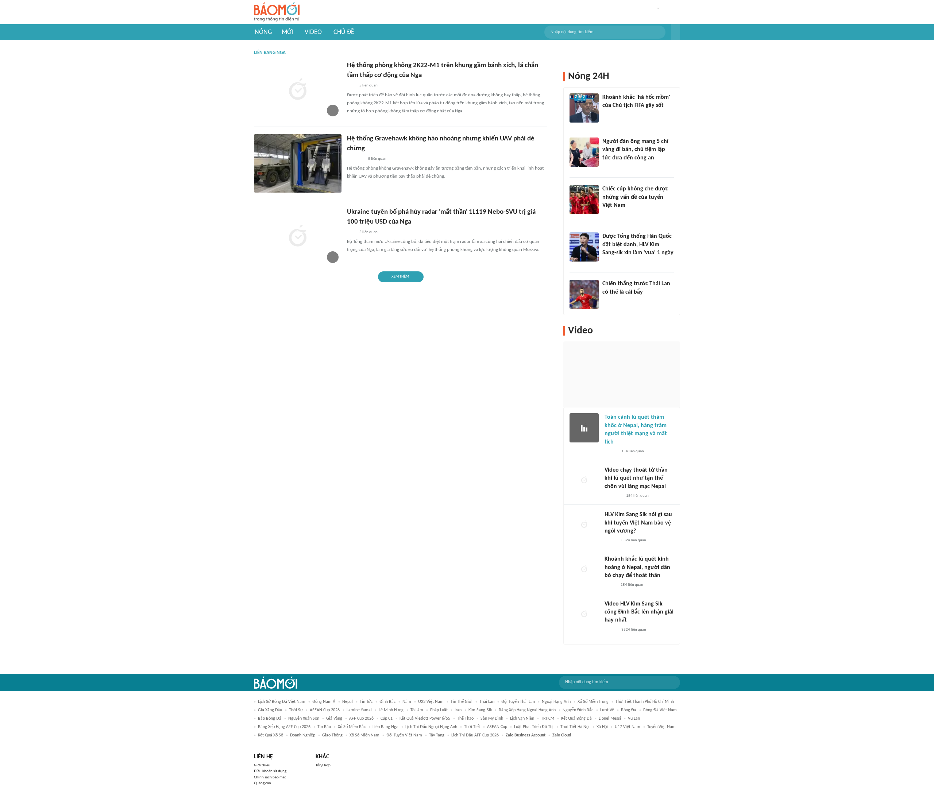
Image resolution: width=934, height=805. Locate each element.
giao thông (332, 735)
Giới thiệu (262, 765)
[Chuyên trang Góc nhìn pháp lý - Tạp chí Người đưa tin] (607, 167)
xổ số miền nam (364, 735)
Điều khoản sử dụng (270, 771)
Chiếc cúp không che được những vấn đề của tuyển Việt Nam (635, 197)
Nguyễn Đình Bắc (578, 710)
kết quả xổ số (270, 735)
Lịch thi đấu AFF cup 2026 (475, 735)
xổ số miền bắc (352, 727)
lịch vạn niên (522, 718)
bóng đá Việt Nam (660, 710)
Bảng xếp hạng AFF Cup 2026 (284, 727)
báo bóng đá (269, 718)
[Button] (675, 32)
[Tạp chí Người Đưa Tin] (610, 585)
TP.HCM (547, 718)
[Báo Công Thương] (355, 159)
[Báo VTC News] (611, 262)
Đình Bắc (387, 702)
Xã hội (602, 727)
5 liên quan (368, 86)
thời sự (296, 710)
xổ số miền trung (593, 702)
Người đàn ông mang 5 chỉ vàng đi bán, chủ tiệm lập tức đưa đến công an (635, 150)
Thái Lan (486, 702)
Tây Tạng (436, 735)
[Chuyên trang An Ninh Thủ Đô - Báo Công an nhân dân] (351, 86)
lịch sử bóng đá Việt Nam (281, 702)
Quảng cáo (262, 783)
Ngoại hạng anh (556, 702)
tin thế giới (461, 702)
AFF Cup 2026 (361, 718)
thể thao (465, 718)
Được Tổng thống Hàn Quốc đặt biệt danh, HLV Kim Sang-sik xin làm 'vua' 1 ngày (638, 244)
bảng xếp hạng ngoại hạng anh (527, 710)
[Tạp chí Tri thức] (606, 115)
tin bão (324, 727)
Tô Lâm (416, 710)
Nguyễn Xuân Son (303, 718)
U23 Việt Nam (431, 702)
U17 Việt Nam (627, 727)
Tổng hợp (323, 765)
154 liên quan (632, 451)
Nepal (347, 702)
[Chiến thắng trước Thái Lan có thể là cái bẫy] (584, 294)
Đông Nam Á (323, 702)
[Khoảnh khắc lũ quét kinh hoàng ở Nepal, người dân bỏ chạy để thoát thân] (584, 569)
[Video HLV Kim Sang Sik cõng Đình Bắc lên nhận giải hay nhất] (584, 614)
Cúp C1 (387, 718)
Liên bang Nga (385, 727)
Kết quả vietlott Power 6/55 (425, 718)
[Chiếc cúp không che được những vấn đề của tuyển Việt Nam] (584, 199)
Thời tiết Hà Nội (575, 727)
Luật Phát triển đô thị (533, 727)
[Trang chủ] (277, 12)
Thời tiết (472, 727)
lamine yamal (359, 710)
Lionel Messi (610, 718)
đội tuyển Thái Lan (518, 702)
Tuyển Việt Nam (661, 727)
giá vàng (334, 718)
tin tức (366, 702)
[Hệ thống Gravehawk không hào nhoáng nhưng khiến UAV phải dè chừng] (297, 163)
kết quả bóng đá (576, 718)
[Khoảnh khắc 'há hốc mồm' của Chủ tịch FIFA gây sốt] (584, 108)
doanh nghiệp (302, 735)
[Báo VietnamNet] (611, 451)
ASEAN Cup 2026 (325, 710)
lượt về (607, 710)
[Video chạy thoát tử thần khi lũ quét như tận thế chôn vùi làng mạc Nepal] (584, 480)
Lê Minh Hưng (391, 710)
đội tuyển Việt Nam (404, 735)
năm (406, 702)
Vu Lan (634, 718)
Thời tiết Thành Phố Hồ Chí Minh (644, 702)
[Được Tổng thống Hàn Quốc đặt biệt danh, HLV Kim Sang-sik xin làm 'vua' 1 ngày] (584, 247)
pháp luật (439, 710)
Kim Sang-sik (480, 710)
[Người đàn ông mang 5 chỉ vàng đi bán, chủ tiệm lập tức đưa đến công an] (584, 152)
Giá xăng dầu (270, 710)
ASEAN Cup (497, 727)
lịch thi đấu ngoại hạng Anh (431, 727)
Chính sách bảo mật (270, 777)
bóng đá (628, 710)
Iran (458, 710)
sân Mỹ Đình (491, 718)
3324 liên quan (633, 540)
